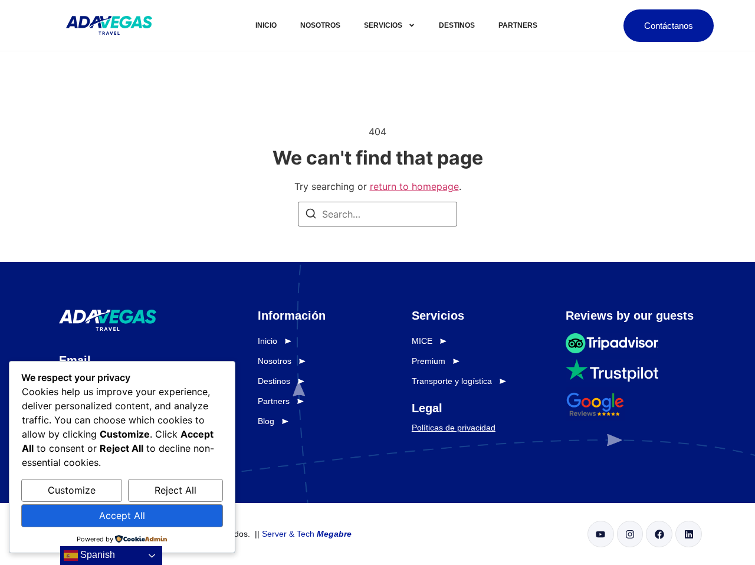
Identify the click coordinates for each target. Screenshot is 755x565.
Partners (517, 25)
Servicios (383, 25)
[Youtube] (600, 534)
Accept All (122, 515)
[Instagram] (630, 534)
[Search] (311, 215)
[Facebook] (659, 534)
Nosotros (320, 25)
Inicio (266, 25)
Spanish (96, 555)
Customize (72, 490)
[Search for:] (377, 214)
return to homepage (414, 186)
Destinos (457, 25)
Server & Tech (307, 533)
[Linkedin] (688, 534)
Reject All (175, 490)
